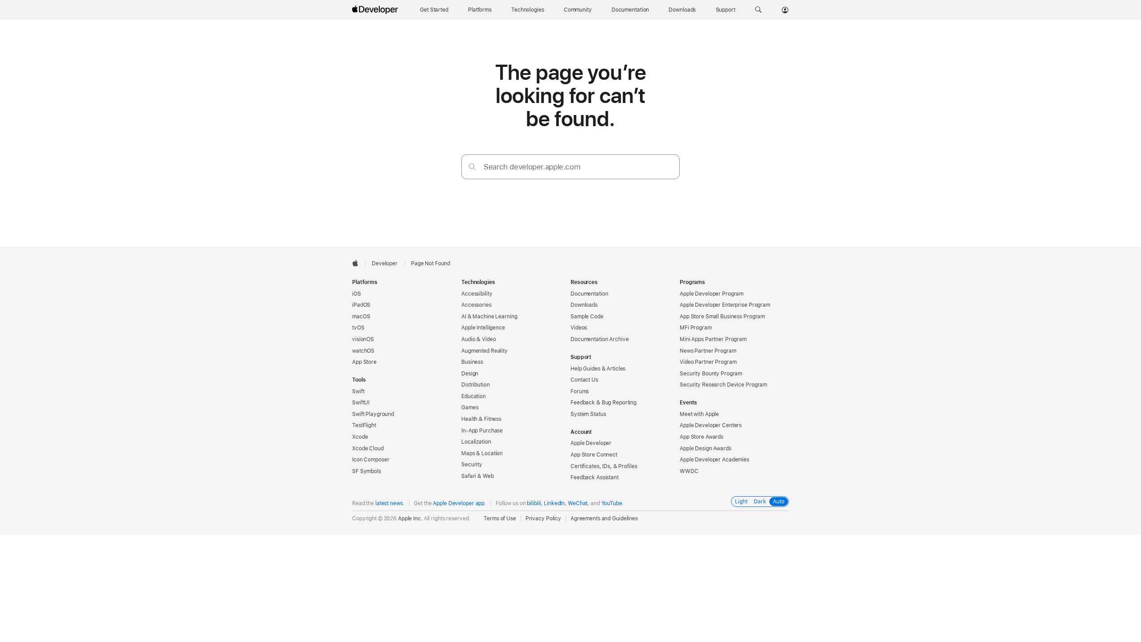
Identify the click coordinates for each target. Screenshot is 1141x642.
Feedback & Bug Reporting (603, 402)
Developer (385, 263)
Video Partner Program (708, 362)
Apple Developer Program (711, 294)
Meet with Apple (699, 414)
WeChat (577, 503)
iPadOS (361, 305)
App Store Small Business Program (722, 316)
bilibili (534, 503)
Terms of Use (500, 518)
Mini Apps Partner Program (713, 339)
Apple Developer (591, 443)
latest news (389, 503)
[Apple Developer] (376, 10)
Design (469, 373)
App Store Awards (701, 437)
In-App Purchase (482, 431)
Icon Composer (370, 460)
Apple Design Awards (705, 448)
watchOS (363, 351)
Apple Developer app (458, 503)
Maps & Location (482, 453)
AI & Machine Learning (489, 316)
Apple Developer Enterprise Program (725, 305)
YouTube (611, 503)
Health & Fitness (481, 419)
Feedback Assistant (594, 477)
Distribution (475, 385)
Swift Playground (373, 414)
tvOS (358, 328)
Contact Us (584, 380)
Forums (579, 391)
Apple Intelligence (483, 328)
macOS (361, 316)
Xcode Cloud (368, 448)
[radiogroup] (760, 501)
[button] (758, 10)
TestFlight (364, 425)
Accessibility (476, 294)
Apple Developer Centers (711, 425)
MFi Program (696, 328)
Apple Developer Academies (714, 460)
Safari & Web (477, 476)
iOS (356, 294)
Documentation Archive (599, 339)
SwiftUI (360, 402)
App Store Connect (593, 455)
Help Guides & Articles (597, 369)
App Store (364, 362)
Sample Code (586, 316)
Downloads (584, 305)
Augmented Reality (484, 351)
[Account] (785, 10)
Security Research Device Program (723, 385)
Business (472, 362)
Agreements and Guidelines (604, 518)
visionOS (363, 339)
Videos (578, 328)
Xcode (360, 437)
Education (473, 396)
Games (469, 407)
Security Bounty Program (711, 373)
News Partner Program (708, 351)
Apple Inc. (410, 518)
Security (471, 464)
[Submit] (472, 166)
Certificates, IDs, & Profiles (603, 466)
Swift (358, 391)
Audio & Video (478, 339)
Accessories (476, 305)
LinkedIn (554, 503)
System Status (588, 414)
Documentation (589, 294)
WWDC (689, 471)
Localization (476, 442)
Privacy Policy (543, 518)
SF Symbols (366, 471)
